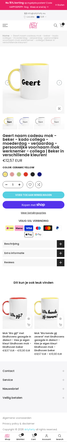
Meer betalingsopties (33, 213)
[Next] (59, 82)
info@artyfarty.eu (36, 13)
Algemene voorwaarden (17, 418)
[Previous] (7, 82)
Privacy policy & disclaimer (19, 423)
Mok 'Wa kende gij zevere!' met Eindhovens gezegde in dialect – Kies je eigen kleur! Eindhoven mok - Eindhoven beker (49, 341)
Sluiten (60, 5)
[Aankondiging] (29, 5)
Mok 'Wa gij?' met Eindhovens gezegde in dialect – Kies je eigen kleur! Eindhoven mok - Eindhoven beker (17, 340)
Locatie (30, 16)
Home (6, 35)
